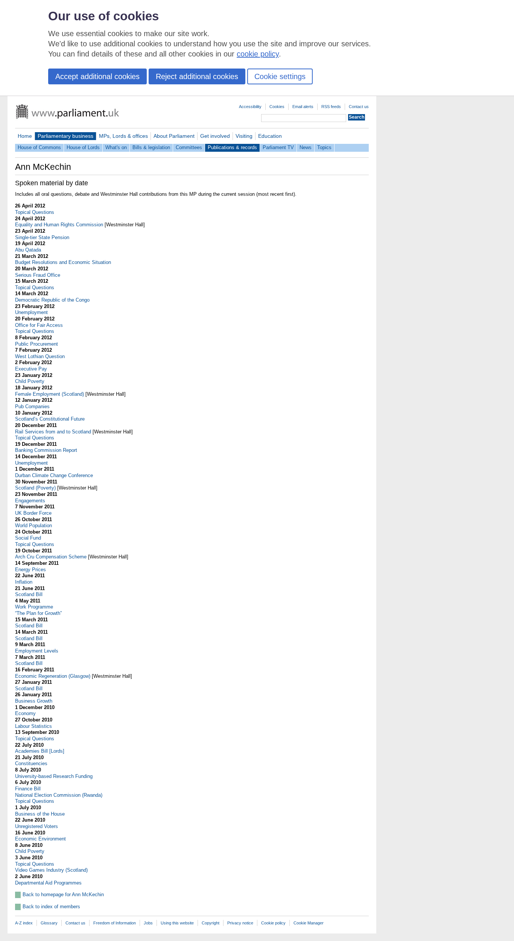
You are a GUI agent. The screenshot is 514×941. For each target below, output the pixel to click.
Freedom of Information (114, 923)
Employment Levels (36, 651)
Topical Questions (34, 212)
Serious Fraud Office (37, 275)
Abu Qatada (28, 250)
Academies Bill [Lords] (39, 751)
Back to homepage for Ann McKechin (63, 894)
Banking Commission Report (46, 450)
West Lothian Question (40, 356)
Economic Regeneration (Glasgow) (52, 676)
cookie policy (258, 54)
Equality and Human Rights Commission (59, 224)
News (306, 147)
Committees (189, 147)
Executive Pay (31, 369)
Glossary (49, 923)
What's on (116, 147)
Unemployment (31, 312)
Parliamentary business (65, 136)
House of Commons (39, 147)
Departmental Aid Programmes (48, 883)
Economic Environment (40, 839)
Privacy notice (240, 923)
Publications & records (232, 147)
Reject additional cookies (197, 76)
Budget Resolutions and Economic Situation (63, 262)
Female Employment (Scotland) (49, 394)
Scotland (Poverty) (35, 488)
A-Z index (24, 923)
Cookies (276, 106)
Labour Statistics (33, 726)
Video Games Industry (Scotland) (51, 870)
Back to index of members (51, 906)
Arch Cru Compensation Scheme (51, 557)
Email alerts (302, 106)
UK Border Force (33, 513)
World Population (33, 525)
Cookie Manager (308, 923)
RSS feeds (331, 106)
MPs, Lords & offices (123, 136)
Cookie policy (273, 923)
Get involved (215, 136)
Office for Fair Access (39, 325)
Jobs (148, 923)
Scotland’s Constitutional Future (50, 419)
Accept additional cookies (97, 76)
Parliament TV (278, 147)
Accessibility (250, 106)
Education (270, 136)
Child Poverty (29, 381)
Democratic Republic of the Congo (52, 300)
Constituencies (31, 763)
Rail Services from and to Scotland (53, 432)
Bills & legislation (151, 147)
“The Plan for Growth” (38, 613)
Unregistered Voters (36, 826)
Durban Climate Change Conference (54, 475)
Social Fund (28, 538)
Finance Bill (28, 789)
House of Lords (83, 147)
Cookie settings (280, 76)
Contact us (359, 106)
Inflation (23, 582)
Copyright (210, 923)
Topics (324, 147)
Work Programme (34, 607)
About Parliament (174, 136)
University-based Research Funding (54, 776)
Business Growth (33, 701)
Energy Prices (30, 569)
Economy (25, 713)
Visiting (244, 136)
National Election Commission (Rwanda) (58, 795)
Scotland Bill (29, 594)
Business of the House (40, 814)
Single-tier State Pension (42, 237)
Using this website (177, 923)
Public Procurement (36, 344)
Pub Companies (32, 406)
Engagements (30, 500)
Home (25, 136)
